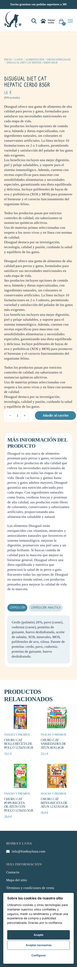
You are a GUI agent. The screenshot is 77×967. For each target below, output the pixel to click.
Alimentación (34, 59)
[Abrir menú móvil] (70, 21)
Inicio (8, 59)
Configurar (38, 955)
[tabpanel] (38, 639)
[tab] (17, 607)
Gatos (19, 59)
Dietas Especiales (59, 59)
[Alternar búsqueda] (34, 21)
